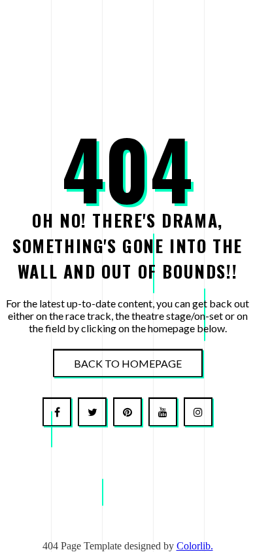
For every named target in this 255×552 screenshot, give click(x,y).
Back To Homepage (128, 363)
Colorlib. (195, 545)
